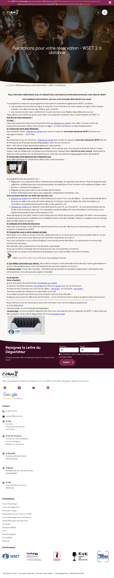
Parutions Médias (9, 527)
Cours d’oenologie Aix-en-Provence (16, 517)
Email (82, 346)
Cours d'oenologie (9, 504)
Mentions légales (9, 534)
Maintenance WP (77, 573)
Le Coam (10, 85)
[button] (104, 12)
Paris (68, 1)
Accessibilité (7, 538)
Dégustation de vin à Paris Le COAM (16, 514)
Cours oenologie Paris (11, 507)
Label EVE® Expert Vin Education (15, 521)
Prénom (62, 346)
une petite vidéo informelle (29, 258)
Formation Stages (9, 511)
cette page (86, 4)
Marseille (88, 1)
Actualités (6, 524)
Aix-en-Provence (77, 1)
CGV (4, 531)
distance (98, 1)
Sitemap (5, 541)
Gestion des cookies (45, 573)
